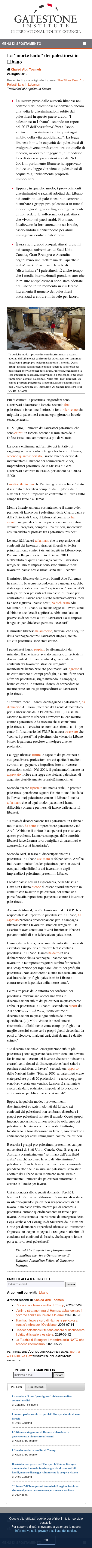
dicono (36, 886)
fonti (67, 404)
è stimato (43, 858)
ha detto (30, 825)
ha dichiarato (61, 602)
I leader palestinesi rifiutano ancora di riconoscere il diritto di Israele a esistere (50, 1331)
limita (36, 754)
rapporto (73, 1068)
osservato (71, 731)
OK (46, 1540)
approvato (14, 774)
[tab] (16, 1387)
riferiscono (70, 409)
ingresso (73, 669)
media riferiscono (21, 484)
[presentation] (16, 1387)
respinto (39, 649)
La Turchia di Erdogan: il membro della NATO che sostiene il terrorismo (50, 1341)
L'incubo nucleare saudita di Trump (40, 1305)
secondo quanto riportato (24, 456)
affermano (42, 540)
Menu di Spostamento (21, 43)
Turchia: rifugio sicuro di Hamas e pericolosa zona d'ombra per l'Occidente (46, 1322)
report (73, 1005)
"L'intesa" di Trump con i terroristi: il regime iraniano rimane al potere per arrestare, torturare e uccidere (45, 1488)
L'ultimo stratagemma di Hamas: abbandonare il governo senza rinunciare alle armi (49, 1312)
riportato (36, 787)
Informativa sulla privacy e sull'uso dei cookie (45, 1530)
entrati (19, 432)
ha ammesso (43, 631)
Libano (43, 1292)
